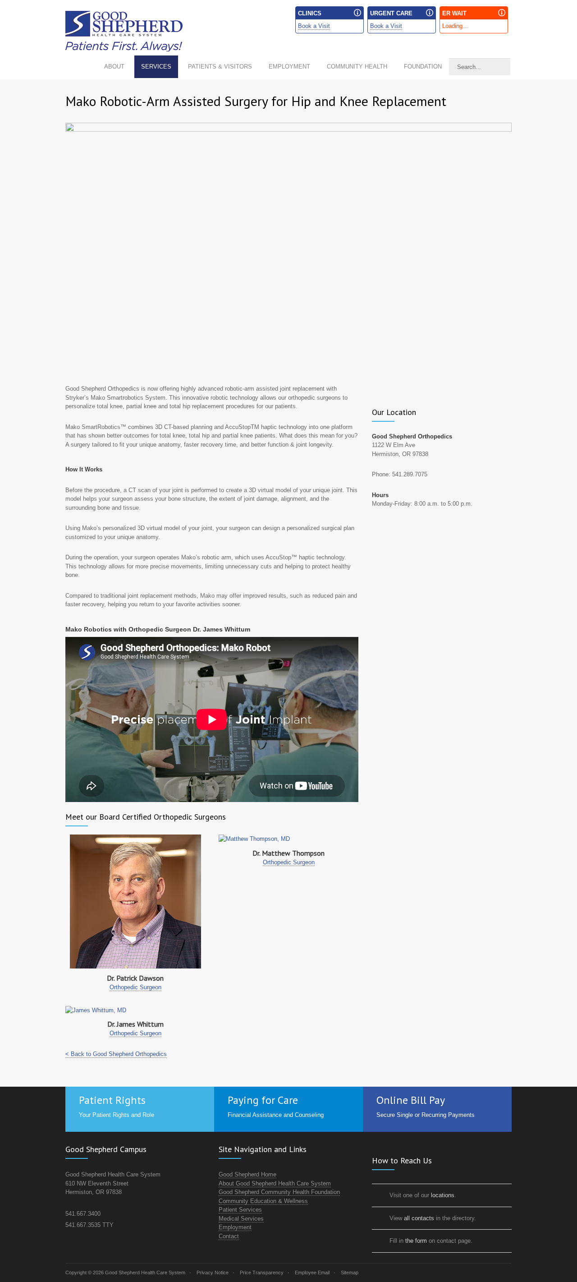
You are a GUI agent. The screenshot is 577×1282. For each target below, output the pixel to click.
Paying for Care (263, 1100)
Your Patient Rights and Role (116, 1114)
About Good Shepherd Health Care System (275, 1183)
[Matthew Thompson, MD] (288, 839)
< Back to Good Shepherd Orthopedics (116, 1054)
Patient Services (240, 1209)
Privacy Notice (213, 1272)
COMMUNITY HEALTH (357, 66)
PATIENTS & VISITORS (220, 66)
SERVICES (156, 66)
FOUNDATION (423, 66)
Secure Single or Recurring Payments (425, 1114)
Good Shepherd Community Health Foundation (279, 1192)
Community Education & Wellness (263, 1201)
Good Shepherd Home (247, 1174)
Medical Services (241, 1218)
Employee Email (312, 1272)
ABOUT (114, 66)
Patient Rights (112, 1100)
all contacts (419, 1218)
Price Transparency (262, 1272)
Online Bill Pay (410, 1100)
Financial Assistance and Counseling (276, 1114)
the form (416, 1240)
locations (442, 1195)
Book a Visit (314, 26)
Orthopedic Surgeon (135, 987)
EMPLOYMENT (289, 66)
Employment (235, 1227)
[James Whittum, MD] (135, 1010)
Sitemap (349, 1272)
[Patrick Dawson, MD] (135, 901)
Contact (229, 1236)
